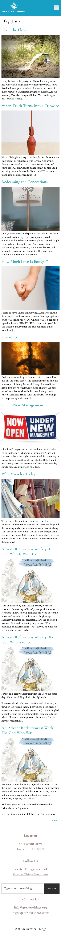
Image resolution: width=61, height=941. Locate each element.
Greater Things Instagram (30, 874)
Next (56, 820)
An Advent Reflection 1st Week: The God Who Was (27, 730)
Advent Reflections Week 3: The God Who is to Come (27, 640)
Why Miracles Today (18, 473)
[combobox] (22, 888)
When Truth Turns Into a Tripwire (30, 105)
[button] (56, 7)
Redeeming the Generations (24, 181)
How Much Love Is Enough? (24, 261)
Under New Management (22, 405)
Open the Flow (13, 29)
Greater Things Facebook (30, 869)
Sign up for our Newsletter (31, 913)
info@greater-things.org (30, 907)
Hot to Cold (11, 337)
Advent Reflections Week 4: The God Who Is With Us (27, 551)
